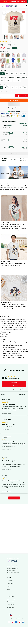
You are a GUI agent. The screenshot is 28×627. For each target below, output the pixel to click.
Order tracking (10, 583)
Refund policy (10, 607)
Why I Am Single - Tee (6, 413)
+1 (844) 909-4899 (11, 570)
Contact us (10, 580)
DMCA (8, 589)
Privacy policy (10, 596)
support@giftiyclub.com (13, 572)
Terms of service (11, 599)
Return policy (10, 604)
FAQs (8, 586)
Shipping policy (10, 601)
